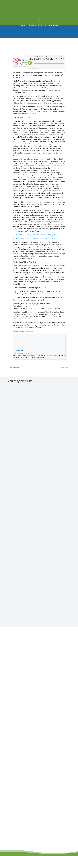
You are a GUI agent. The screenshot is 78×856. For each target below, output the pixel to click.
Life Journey (36, 25)
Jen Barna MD (26, 25)
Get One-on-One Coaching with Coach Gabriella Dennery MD (34, 235)
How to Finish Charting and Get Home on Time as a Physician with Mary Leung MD (39, 453)
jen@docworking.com (18, 353)
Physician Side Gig (46, 25)
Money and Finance (43, 612)
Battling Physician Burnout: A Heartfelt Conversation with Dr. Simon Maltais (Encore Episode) (39, 531)
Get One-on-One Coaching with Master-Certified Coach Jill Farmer (36, 238)
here (23, 284)
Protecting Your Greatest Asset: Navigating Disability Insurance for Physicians (39, 609)
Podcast (55, 25)
